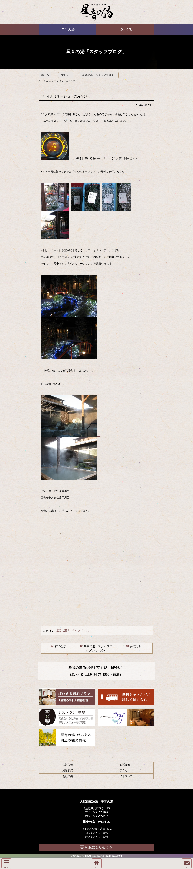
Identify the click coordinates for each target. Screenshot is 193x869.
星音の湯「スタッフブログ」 (99, 75)
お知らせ (65, 75)
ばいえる (96, 12)
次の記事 (135, 646)
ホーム (45, 75)
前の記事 (60, 646)
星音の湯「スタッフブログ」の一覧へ (98, 648)
